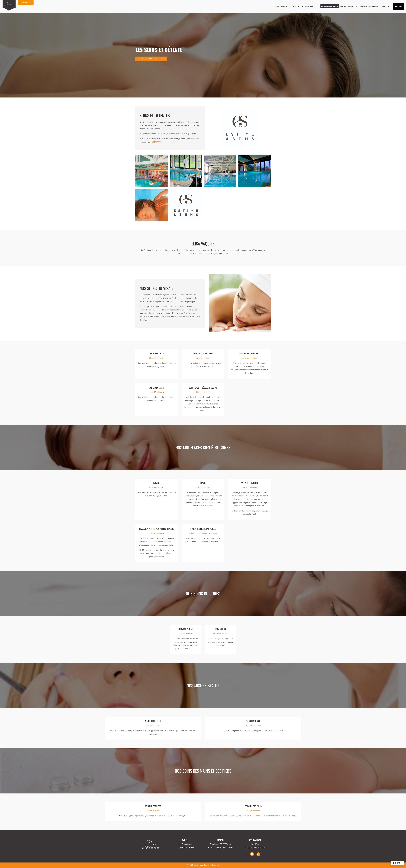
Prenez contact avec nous (151, 59)
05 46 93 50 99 (25, 2)
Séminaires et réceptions (310, 6)
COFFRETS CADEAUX (346, 6)
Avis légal (255, 844)
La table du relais (281, 6)
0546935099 (157, 142)
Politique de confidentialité (255, 848)
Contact (384, 6)
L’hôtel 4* (293, 6)
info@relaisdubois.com (224, 848)
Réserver (398, 6)
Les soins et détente (328, 6)
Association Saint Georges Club (366, 6)
